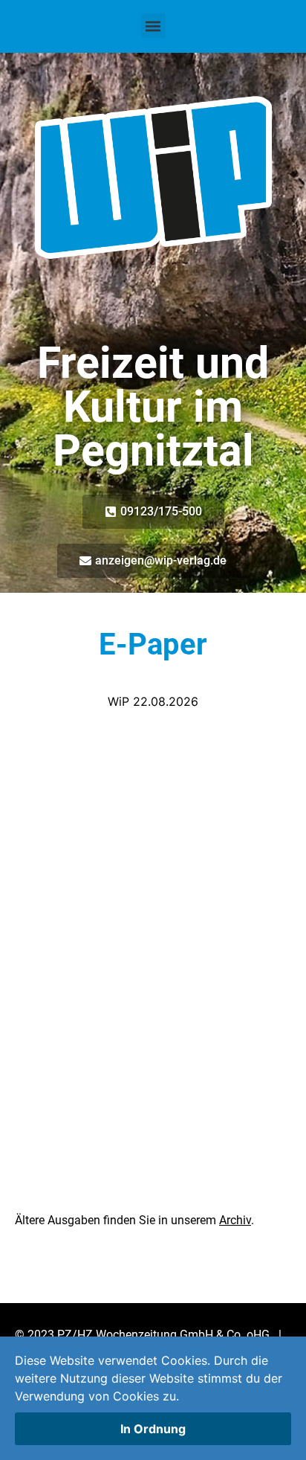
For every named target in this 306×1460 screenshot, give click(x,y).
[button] (153, 25)
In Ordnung (153, 1428)
